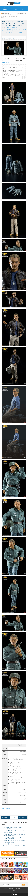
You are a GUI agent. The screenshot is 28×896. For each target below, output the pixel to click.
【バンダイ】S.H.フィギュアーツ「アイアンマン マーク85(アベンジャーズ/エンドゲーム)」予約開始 (14, 845)
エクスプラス (18, 29)
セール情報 (14, 9)
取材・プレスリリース (19, 888)
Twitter (14, 890)
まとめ (14, 7)
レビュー (5, 7)
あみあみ (8, 62)
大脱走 (20, 32)
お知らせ (23, 9)
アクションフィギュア (12, 27)
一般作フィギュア (14, 32)
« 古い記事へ (5, 817)
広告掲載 (11, 888)
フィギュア (12, 13)
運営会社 (5, 888)
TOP (3, 13)
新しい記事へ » (22, 817)
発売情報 (5, 9)
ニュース (23, 7)
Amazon (3, 62)
